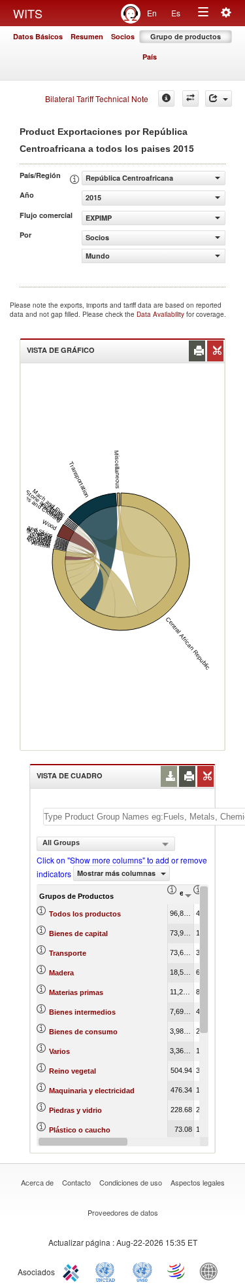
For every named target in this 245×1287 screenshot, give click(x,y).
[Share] (218, 98)
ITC (73, 1271)
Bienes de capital (78, 933)
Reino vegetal (72, 1071)
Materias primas (76, 992)
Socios (123, 36)
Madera (61, 973)
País (149, 57)
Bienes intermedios (82, 1012)
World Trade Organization (177, 1271)
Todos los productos (85, 914)
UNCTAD (108, 1271)
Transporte (67, 953)
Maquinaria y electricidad (92, 1091)
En (152, 12)
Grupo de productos (185, 36)
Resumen (87, 36)
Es (175, 12)
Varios (59, 1051)
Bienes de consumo (83, 1032)
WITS (27, 13)
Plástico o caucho (79, 1130)
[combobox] (106, 844)
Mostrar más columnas (117, 873)
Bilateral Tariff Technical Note (96, 98)
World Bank (212, 1271)
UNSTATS (142, 1271)
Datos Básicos (38, 36)
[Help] (166, 98)
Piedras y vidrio (75, 1110)
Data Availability (161, 314)
